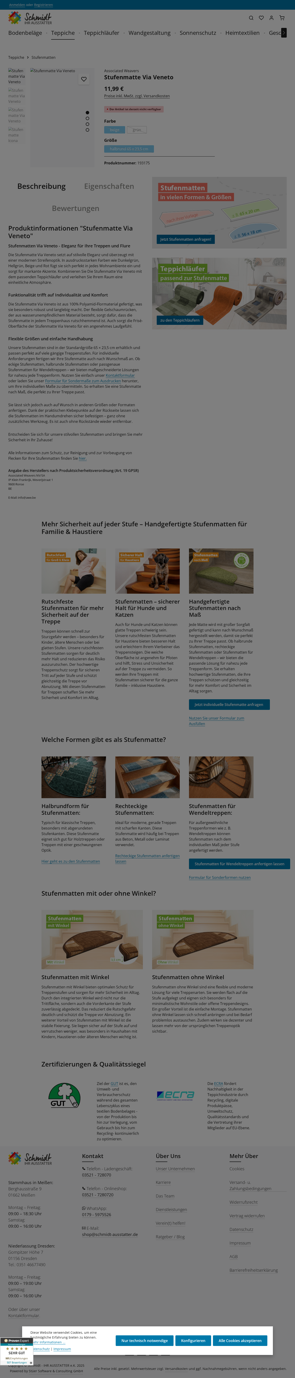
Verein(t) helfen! (170, 1223)
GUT (114, 1083)
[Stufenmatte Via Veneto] (62, 117)
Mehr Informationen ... (47, 1342)
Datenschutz (241, 1229)
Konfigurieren (193, 1340)
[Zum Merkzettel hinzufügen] (83, 79)
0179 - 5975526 (96, 1214)
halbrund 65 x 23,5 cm (132, 149)
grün (140, 130)
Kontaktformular (120, 375)
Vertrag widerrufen (247, 1215)
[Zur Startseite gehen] (30, 17)
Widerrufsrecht (244, 1202)
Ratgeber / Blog (170, 1236)
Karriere (163, 1182)
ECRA (218, 1083)
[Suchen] (251, 17)
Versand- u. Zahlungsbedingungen (250, 1185)
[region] (52, 117)
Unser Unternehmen (175, 1168)
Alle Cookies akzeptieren (240, 1340)
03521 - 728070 (96, 1175)
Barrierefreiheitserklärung (254, 1270)
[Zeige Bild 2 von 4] (87, 118)
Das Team (165, 1196)
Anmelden (17, 5)
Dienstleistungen (171, 1209)
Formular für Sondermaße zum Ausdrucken (83, 380)
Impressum (240, 1243)
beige (117, 130)
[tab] (41, 186)
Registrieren (43, 5)
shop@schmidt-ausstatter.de (110, 1234)
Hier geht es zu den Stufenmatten (70, 861)
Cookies (237, 1168)
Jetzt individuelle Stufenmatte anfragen (229, 704)
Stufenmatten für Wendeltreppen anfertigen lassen (239, 863)
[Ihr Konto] (271, 17)
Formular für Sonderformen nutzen (220, 877)
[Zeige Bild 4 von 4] (87, 130)
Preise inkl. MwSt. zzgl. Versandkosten (137, 95)
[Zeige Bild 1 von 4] (87, 112)
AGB (234, 1256)
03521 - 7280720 (97, 1194)
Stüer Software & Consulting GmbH (56, 1371)
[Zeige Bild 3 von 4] (87, 124)
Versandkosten (176, 1368)
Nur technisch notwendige (144, 1340)
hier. (83, 458)
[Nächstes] (284, 33)
